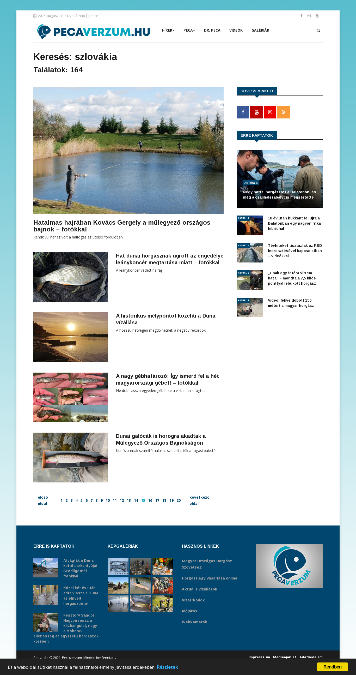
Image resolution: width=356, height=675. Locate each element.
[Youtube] (317, 15)
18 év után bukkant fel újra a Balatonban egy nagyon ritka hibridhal (294, 223)
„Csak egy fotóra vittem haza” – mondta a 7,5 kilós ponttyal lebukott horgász (292, 278)
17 (157, 500)
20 (178, 500)
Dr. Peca (212, 30)
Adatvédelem (311, 657)
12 (122, 500)
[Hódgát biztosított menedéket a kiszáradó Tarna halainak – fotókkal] (162, 603)
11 (115, 500)
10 (108, 500)
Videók (236, 30)
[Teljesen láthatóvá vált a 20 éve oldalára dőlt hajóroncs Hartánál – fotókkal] (118, 585)
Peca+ (189, 30)
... (185, 500)
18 (164, 500)
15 (143, 500)
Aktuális (251, 182)
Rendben (332, 667)
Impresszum (259, 657)
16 (150, 500)
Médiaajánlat (284, 657)
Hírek (167, 30)
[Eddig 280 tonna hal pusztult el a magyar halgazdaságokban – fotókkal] (118, 603)
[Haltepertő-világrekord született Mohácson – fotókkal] (162, 566)
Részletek (167, 667)
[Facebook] (302, 15)
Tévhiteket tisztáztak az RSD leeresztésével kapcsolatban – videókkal (295, 250)
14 (136, 500)
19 (171, 500)
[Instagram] (310, 15)
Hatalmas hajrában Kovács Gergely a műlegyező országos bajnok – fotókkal (121, 226)
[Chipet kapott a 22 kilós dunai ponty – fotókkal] (140, 603)
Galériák (260, 30)
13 (129, 500)
